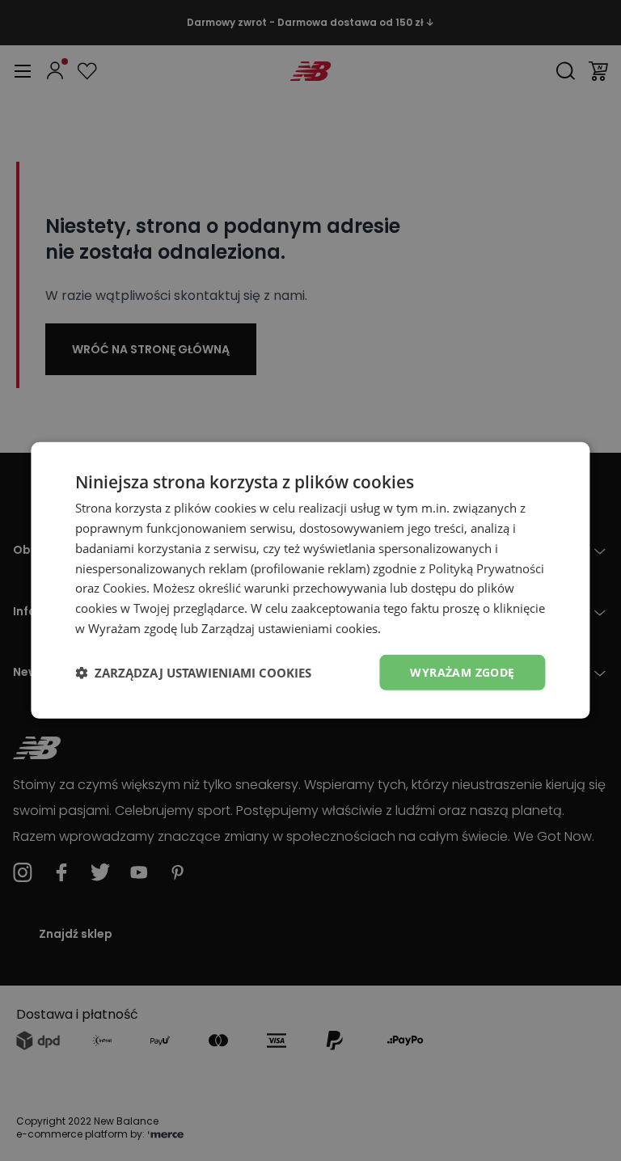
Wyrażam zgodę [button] (462, 671)
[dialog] (310, 580)
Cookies (124, 588)
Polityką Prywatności (486, 567)
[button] (193, 673)
